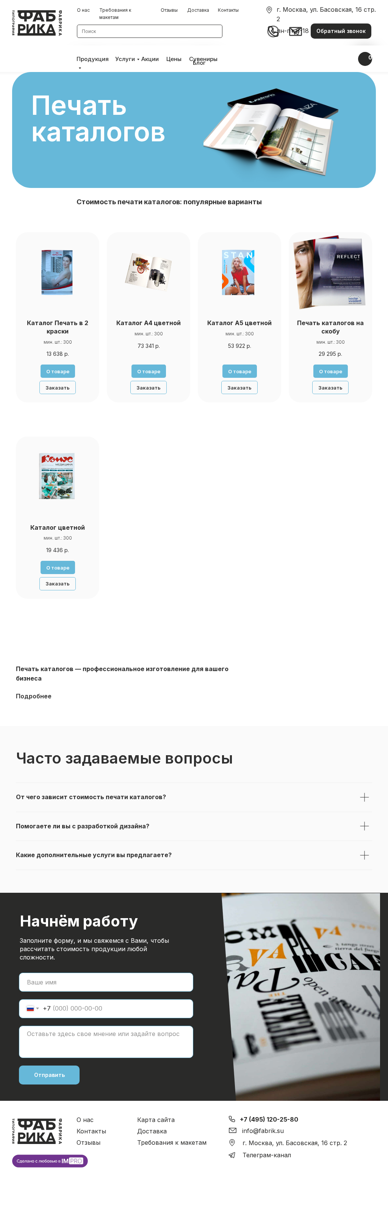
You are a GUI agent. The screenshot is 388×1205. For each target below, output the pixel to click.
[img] (269, 10)
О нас (83, 10)
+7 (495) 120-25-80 (269, 1119)
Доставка (198, 10)
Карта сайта (156, 1120)
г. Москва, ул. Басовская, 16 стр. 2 (294, 1143)
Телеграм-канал (266, 1155)
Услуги (125, 59)
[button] (341, 31)
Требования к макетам (172, 1142)
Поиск (89, 31)
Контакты (228, 10)
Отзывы (169, 10)
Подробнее (34, 696)
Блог (199, 62)
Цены (173, 59)
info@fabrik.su (263, 1131)
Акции (150, 59)
